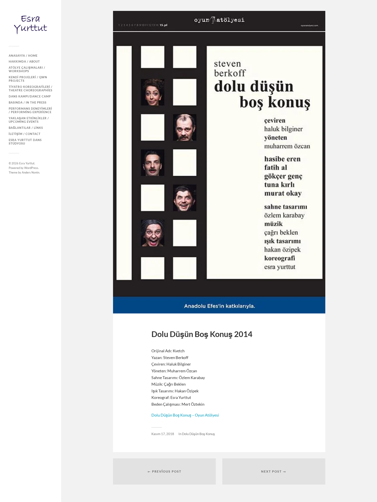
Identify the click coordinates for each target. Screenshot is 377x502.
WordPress (31, 168)
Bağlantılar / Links (26, 127)
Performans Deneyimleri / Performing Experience (30, 110)
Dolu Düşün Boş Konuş (198, 434)
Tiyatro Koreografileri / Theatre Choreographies (30, 88)
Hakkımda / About (24, 61)
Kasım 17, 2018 (162, 434)
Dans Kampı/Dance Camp (30, 96)
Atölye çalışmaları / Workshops (27, 69)
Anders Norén (30, 172)
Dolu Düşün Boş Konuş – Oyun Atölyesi (185, 415)
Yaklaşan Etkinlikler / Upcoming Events (29, 119)
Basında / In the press (27, 102)
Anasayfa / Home (23, 55)
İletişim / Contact (25, 134)
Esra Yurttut (26, 163)
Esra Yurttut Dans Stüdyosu (25, 141)
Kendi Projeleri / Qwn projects (28, 78)
